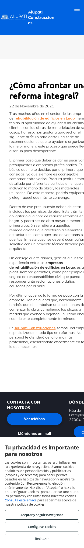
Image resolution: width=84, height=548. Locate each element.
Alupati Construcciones (35, 327)
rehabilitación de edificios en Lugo (44, 118)
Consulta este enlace (20, 500)
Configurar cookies (42, 526)
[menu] (77, 10)
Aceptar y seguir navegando (42, 515)
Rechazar (42, 538)
